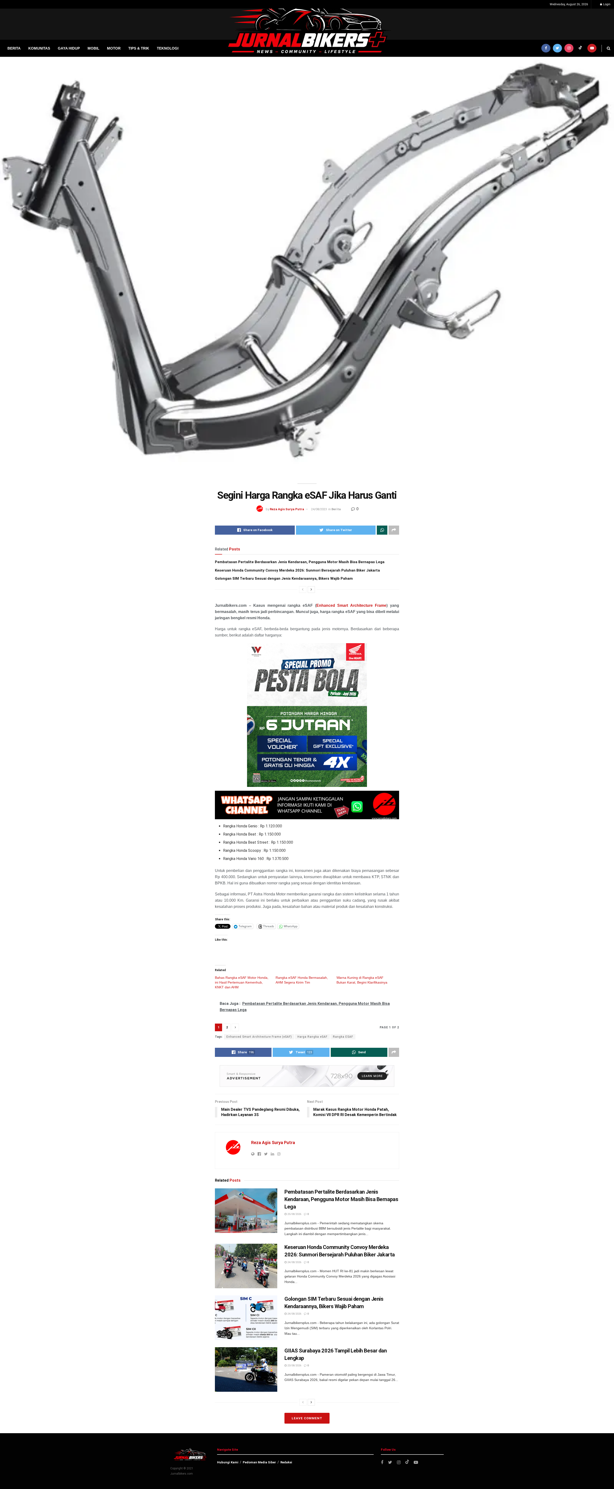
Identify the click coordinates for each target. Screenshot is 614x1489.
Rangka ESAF (343, 1036)
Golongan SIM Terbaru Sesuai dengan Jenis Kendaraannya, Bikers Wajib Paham (284, 578)
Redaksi (286, 1462)
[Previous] (302, 589)
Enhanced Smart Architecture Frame (351, 605)
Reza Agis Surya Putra (287, 509)
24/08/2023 (319, 509)
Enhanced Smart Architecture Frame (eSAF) (259, 1036)
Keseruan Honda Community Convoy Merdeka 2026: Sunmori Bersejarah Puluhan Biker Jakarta (297, 570)
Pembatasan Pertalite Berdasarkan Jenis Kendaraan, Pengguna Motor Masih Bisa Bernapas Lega (299, 562)
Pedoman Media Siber (259, 1462)
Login (606, 4)
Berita (336, 509)
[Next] (311, 589)
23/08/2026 (294, 1365)
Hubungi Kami (227, 1462)
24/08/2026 (294, 1262)
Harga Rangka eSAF (312, 1036)
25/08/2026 (294, 1214)
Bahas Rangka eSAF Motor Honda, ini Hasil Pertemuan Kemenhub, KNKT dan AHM (241, 982)
